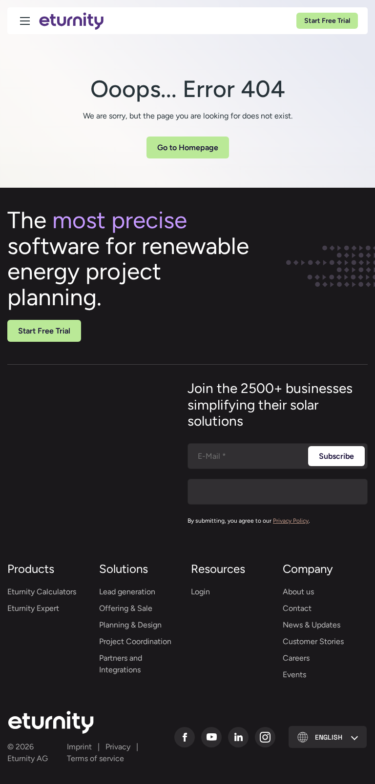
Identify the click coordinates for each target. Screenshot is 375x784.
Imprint (79, 746)
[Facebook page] (184, 737)
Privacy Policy (291, 520)
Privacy (117, 746)
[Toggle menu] (25, 21)
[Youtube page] (211, 737)
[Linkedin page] (238, 737)
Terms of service (95, 758)
